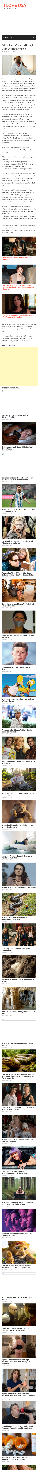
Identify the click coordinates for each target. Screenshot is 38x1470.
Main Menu (8, 37)
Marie (15, 52)
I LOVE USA (15, 5)
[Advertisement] (19, 24)
